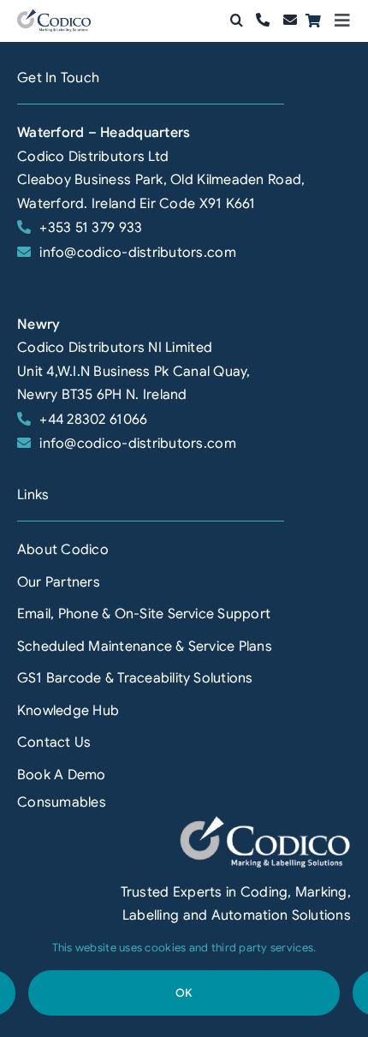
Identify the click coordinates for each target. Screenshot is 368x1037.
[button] (236, 20)
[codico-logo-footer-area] (265, 823)
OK (184, 993)
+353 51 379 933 (90, 227)
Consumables (61, 802)
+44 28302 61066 (93, 419)
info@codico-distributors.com (137, 252)
